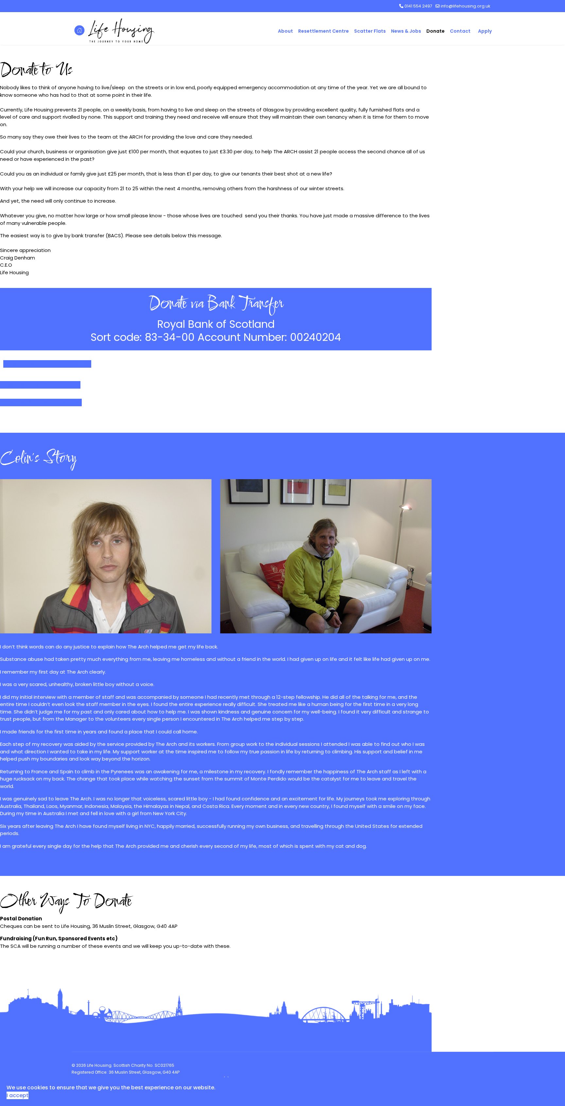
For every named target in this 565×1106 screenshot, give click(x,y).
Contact (460, 31)
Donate (435, 31)
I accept (17, 1095)
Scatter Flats (370, 31)
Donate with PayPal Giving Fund (50, 364)
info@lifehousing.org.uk (465, 6)
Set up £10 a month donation (43, 385)
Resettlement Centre (323, 31)
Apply (485, 31)
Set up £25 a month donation (44, 402)
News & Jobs (406, 31)
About (285, 31)
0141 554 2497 (418, 6)
